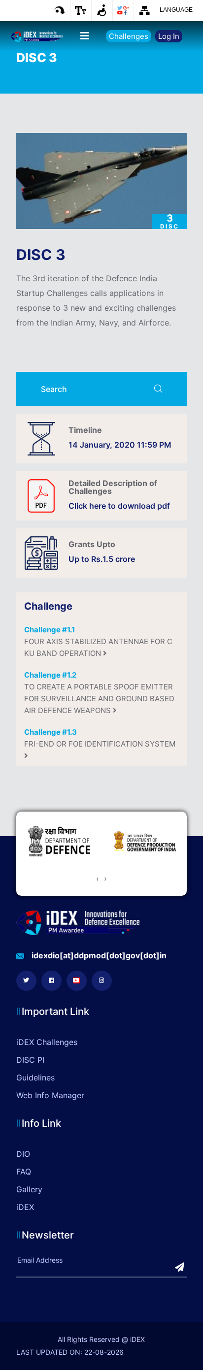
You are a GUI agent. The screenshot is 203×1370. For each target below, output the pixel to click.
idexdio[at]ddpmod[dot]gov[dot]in (99, 955)
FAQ (23, 1171)
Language (176, 9)
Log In (168, 36)
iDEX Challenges (46, 1042)
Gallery (29, 1189)
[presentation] (97, 878)
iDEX (25, 1207)
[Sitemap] (144, 10)
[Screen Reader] (101, 10)
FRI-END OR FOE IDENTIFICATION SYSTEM (99, 738)
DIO (23, 1154)
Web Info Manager (50, 1095)
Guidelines (35, 1077)
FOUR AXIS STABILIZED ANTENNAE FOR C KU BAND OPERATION (98, 641)
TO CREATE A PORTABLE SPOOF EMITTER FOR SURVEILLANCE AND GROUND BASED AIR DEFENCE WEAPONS (99, 692)
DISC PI (30, 1060)
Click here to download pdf (119, 506)
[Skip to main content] (59, 10)
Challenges (128, 36)
